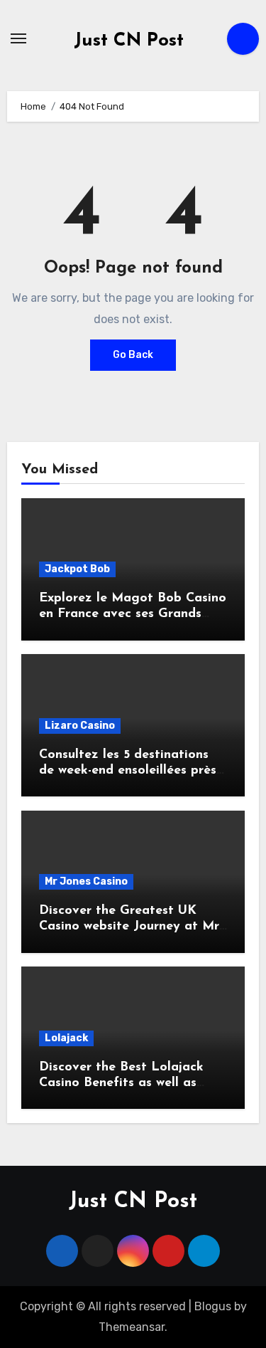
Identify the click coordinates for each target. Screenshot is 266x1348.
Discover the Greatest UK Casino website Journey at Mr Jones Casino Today (129, 926)
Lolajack (66, 1038)
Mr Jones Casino (86, 881)
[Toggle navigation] (18, 38)
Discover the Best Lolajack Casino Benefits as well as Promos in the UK (121, 1083)
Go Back (133, 355)
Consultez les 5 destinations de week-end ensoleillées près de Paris (127, 770)
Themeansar (132, 1327)
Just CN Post (129, 41)
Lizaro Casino (80, 726)
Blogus (212, 1306)
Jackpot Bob (77, 569)
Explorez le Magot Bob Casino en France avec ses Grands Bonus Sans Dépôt (132, 614)
